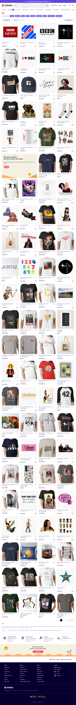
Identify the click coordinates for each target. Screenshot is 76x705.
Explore (3, 9)
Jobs (21, 677)
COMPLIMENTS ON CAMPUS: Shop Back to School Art (38, 1)
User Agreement (7, 690)
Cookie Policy (35, 690)
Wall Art (32, 9)
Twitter (58, 671)
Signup (5, 679)
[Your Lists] (69, 5)
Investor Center (23, 669)
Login (5, 677)
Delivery (39, 667)
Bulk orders (7, 681)
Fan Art (6, 669)
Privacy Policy (14, 690)
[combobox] (31, 5)
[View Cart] (72, 5)
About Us (22, 667)
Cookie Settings (40, 681)
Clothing (11, 9)
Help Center (39, 671)
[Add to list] (17, 43)
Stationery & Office (65, 9)
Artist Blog (22, 679)
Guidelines (39, 673)
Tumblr (58, 673)
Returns (38, 669)
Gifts (73, 9)
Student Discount (8, 675)
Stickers (18, 9)
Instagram (58, 667)
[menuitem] (3, 9)
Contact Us (39, 679)
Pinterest (58, 675)
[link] (12, 16)
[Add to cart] (17, 46)
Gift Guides (7, 667)
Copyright (39, 677)
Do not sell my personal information (25, 690)
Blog (5, 673)
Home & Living (39, 9)
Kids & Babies (48, 9)
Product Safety (40, 675)
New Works (7, 671)
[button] (38, 1)
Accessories (56, 9)
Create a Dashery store (25, 681)
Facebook (58, 669)
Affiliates (22, 673)
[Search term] (47, 5)
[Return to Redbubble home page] (7, 5)
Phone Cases (25, 9)
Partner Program (23, 671)
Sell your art (22, 675)
